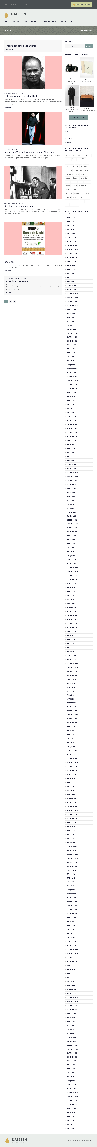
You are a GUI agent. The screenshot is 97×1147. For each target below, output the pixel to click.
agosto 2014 (71, 774)
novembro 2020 (72, 476)
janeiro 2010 (71, 993)
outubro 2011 (72, 910)
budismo (80, 155)
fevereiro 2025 (72, 285)
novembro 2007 (72, 1097)
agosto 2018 (71, 583)
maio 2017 (70, 643)
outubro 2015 (72, 719)
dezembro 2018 (72, 568)
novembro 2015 (72, 715)
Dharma (86, 163)
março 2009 (71, 1033)
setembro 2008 (72, 1057)
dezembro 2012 (72, 854)
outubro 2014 (72, 766)
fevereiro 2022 (72, 416)
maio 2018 (70, 595)
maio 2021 (70, 452)
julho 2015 (71, 731)
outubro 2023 (72, 337)
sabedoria (69, 193)
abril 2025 (70, 277)
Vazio (76, 201)
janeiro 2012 (71, 898)
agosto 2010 (71, 965)
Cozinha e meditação (17, 281)
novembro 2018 (72, 572)
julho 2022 (71, 396)
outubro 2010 (72, 957)
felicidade (69, 170)
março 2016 (71, 699)
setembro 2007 (72, 1105)
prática (68, 189)
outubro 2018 (72, 575)
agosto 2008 (71, 1061)
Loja (71, 21)
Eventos (70, 138)
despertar (78, 163)
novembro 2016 (72, 667)
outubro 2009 (72, 1005)
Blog (14, 93)
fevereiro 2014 (72, 798)
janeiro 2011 (71, 945)
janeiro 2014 (71, 802)
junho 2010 (71, 973)
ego (73, 166)
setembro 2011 (72, 914)
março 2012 (71, 890)
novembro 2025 (72, 249)
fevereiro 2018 (72, 607)
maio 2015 (70, 739)
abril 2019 (70, 552)
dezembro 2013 (72, 806)
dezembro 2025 (72, 245)
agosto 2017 (71, 631)
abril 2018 (70, 599)
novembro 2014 (72, 762)
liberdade (75, 178)
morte (68, 185)
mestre (74, 182)
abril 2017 (70, 647)
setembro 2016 (72, 675)
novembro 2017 (72, 619)
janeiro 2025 (71, 289)
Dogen (68, 166)
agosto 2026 (71, 217)
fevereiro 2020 (72, 512)
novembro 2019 (72, 524)
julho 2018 (71, 587)
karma (83, 174)
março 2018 (71, 603)
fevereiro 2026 (72, 237)
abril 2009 (70, 1029)
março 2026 (71, 233)
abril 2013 (70, 838)
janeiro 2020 (71, 516)
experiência (83, 166)
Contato (63, 21)
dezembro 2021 (72, 424)
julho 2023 (71, 349)
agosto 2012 (71, 870)
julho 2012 (71, 874)
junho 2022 (71, 400)
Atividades (35, 21)
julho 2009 (71, 1017)
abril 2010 (70, 981)
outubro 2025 (72, 253)
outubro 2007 (72, 1101)
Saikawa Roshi (78, 193)
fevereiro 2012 (72, 894)
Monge (80, 182)
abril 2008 (70, 1077)
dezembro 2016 (72, 663)
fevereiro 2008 (72, 1085)
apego (68, 155)
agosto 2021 (71, 440)
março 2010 (71, 985)
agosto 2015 (71, 727)
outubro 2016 (72, 671)
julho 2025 (71, 265)
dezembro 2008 (72, 1045)
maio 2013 (70, 834)
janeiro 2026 (71, 241)
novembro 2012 (72, 858)
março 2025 (71, 281)
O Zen (25, 21)
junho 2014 (71, 782)
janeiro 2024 (71, 329)
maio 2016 (70, 691)
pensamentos (83, 185)
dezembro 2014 (72, 758)
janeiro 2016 (71, 707)
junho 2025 (71, 269)
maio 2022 (70, 404)
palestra (74, 185)
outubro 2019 (72, 528)
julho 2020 (71, 492)
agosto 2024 (71, 309)
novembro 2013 (72, 810)
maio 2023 (70, 357)
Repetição (9, 262)
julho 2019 (71, 540)
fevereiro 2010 (72, 989)
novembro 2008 (72, 1049)
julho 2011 (71, 922)
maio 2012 (70, 882)
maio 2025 (70, 273)
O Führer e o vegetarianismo (18, 206)
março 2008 (71, 1081)
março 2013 (71, 842)
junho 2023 (71, 353)
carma (68, 159)
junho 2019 (71, 544)
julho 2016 (71, 683)
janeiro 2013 (71, 850)
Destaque (70, 135)
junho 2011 (71, 926)
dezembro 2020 (72, 472)
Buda (73, 155)
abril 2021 (70, 456)
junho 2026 (71, 221)
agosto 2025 (71, 261)
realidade (75, 189)
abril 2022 (70, 408)
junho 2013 (71, 830)
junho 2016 (71, 687)
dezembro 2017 (72, 615)
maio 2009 (70, 1025)
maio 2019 (70, 548)
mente (68, 182)
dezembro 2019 (72, 520)
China (74, 159)
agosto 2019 (71, 536)
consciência (69, 163)
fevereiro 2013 (72, 846)
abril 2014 (70, 790)
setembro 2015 (72, 723)
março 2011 (71, 937)
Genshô (86, 170)
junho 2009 (71, 1021)
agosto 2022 (71, 393)
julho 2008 (71, 1065)
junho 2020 (71, 496)
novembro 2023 (72, 333)
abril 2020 (70, 504)
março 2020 (71, 508)
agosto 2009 (71, 1013)
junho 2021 (71, 448)
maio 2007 (70, 1120)
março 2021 (71, 460)
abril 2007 (70, 1124)
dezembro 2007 (72, 1093)
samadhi (88, 193)
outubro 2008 (72, 1053)
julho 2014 (71, 778)
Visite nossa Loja (78, 117)
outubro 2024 (72, 301)
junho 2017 (71, 639)
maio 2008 (70, 1073)
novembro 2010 (72, 953)
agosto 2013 (71, 822)
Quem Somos (15, 21)
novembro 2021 (72, 428)
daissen (25, 43)
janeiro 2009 (71, 1041)
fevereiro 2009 (72, 1037)
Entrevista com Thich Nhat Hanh (21, 96)
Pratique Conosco (50, 21)
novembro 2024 (72, 297)
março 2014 (71, 794)
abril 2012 (70, 886)
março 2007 (71, 1128)
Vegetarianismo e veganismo (21, 46)
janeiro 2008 (71, 1089)
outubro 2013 (72, 814)
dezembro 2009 (72, 997)
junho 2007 (71, 1116)
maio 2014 (70, 786)
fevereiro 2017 (72, 655)
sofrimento (69, 201)
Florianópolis (78, 170)
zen (67, 205)
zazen (87, 201)
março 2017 (71, 651)
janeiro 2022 (71, 420)
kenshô (68, 178)
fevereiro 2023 (72, 369)
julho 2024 (71, 313)
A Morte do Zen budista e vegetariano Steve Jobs (29, 152)
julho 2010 (71, 969)
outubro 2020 (72, 480)
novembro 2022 (72, 381)
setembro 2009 (72, 1009)
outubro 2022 (72, 385)
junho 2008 (71, 1069)
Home (6, 21)
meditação (83, 178)
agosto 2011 (71, 918)
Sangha (68, 197)
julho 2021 (71, 444)
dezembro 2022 (72, 377)
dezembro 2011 (72, 902)
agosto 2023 (71, 345)
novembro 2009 (72, 1001)
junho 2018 (71, 591)
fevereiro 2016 (72, 703)
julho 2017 (71, 635)
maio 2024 (70, 321)
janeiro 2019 (71, 564)
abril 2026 (70, 229)
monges (87, 182)
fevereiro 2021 (72, 464)
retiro (81, 189)
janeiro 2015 (71, 754)
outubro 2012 (72, 862)
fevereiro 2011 (72, 941)
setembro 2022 (72, 389)
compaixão (81, 159)
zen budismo (74, 205)
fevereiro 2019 (72, 560)
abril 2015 (70, 743)
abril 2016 (70, 695)
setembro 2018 (72, 579)
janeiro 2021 (71, 468)
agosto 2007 (71, 1108)
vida (82, 201)
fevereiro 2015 (72, 751)
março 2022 (71, 412)
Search (88, 46)
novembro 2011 (72, 906)
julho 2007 (71, 1112)
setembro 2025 (72, 257)
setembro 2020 (72, 484)
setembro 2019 (72, 532)
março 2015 (71, 747)
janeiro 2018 (71, 611)
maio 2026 (70, 225)
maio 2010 (70, 977)
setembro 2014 (72, 770)
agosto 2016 (71, 679)
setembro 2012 (72, 866)
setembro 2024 (72, 305)
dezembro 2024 (72, 293)
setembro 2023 (72, 341)
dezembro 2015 (72, 711)
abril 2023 (70, 361)
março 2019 (71, 556)
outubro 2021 (72, 432)
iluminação (69, 174)
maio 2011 (70, 929)
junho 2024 (71, 317)
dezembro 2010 (72, 949)
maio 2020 (70, 500)
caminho (88, 155)
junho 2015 (71, 735)
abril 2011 (70, 933)
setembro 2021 (72, 436)
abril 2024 (70, 325)
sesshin (81, 197)
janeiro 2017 (71, 659)
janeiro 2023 (71, 373)
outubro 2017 (72, 623)
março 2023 (71, 365)
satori (74, 197)
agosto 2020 (71, 488)
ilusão (77, 174)
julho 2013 (71, 826)
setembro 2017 (72, 627)
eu (77, 166)
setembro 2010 (72, 961)
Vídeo (16, 43)
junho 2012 (71, 878)
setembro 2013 (72, 818)
